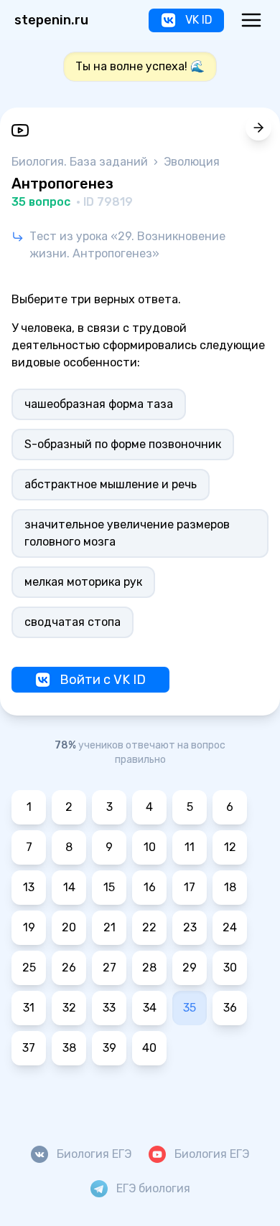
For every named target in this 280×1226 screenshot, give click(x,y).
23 (190, 927)
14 (69, 887)
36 (230, 1007)
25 (29, 967)
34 (150, 1007)
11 (190, 847)
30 (230, 967)
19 (29, 927)
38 (69, 1048)
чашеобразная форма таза (98, 404)
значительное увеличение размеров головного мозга (127, 533)
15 (109, 887)
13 (28, 887)
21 (109, 927)
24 (230, 927)
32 (69, 1007)
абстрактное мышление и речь (110, 484)
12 (230, 847)
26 (69, 967)
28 (149, 967)
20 (69, 927)
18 (230, 887)
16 (150, 887)
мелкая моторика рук (83, 582)
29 (189, 967)
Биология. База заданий (81, 161)
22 (149, 927)
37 (28, 1048)
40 (149, 1048)
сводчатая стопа (72, 622)
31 (28, 1007)
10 (150, 847)
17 (189, 887)
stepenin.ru (51, 20)
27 (109, 967)
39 (109, 1048)
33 (109, 1007)
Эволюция (192, 161)
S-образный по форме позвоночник (122, 444)
